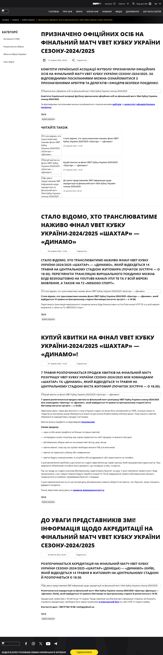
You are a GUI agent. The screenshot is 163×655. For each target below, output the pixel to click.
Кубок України (28, 20)
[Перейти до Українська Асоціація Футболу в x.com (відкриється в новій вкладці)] (41, 643)
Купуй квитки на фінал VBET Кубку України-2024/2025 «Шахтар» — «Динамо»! (97, 346)
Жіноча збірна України (14, 54)
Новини (107, 11)
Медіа (119, 11)
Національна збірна (13, 46)
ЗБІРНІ (79, 11)
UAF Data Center (152, 11)
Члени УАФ (92, 11)
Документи (132, 11)
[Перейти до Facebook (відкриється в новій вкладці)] (26, 643)
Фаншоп (108, 4)
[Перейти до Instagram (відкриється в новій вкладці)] (33, 643)
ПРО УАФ (67, 11)
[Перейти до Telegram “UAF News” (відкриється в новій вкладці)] (55, 643)
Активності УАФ (11, 39)
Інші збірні (8, 61)
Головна (54, 11)
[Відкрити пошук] (133, 3)
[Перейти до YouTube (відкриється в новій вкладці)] (48, 643)
